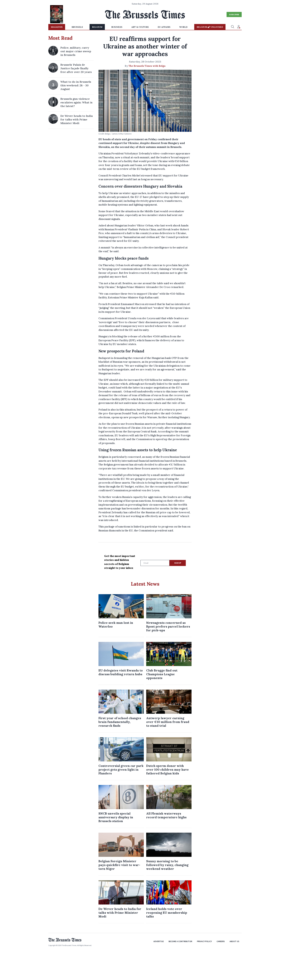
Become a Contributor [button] (180, 941)
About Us (234, 941)
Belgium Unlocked (210, 27)
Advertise (158, 941)
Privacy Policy (204, 941)
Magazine (57, 27)
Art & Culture (140, 27)
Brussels (77, 27)
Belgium (97, 27)
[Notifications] (239, 27)
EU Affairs (164, 27)
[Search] (233, 27)
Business (116, 27)
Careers (221, 941)
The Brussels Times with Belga (147, 65)
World (183, 27)
